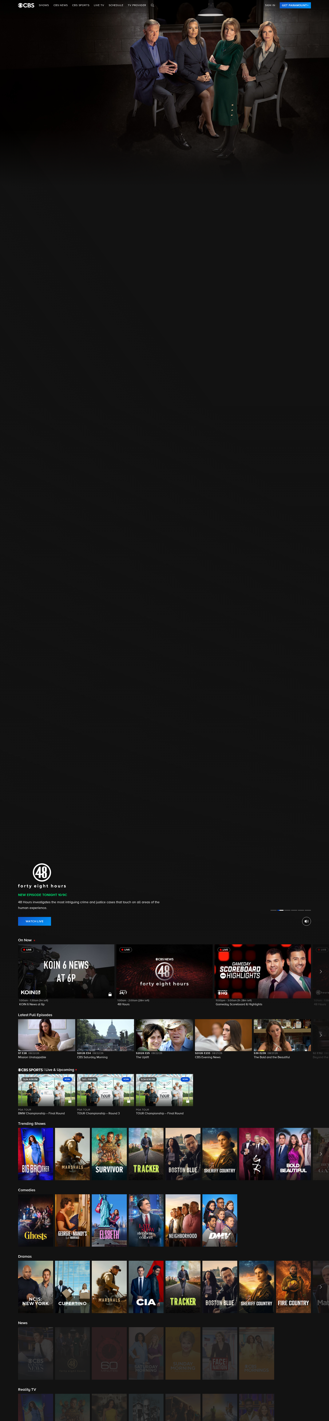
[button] (66, 977)
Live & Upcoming (59, 1070)
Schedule (116, 5)
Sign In (270, 5)
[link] (295, 5)
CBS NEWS (61, 5)
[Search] (152, 5)
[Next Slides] (320, 1095)
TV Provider (137, 5)
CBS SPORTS (80, 5)
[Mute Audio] (306, 921)
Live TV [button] (99, 5)
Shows (44, 5)
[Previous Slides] (9, 1095)
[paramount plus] (26, 5)
